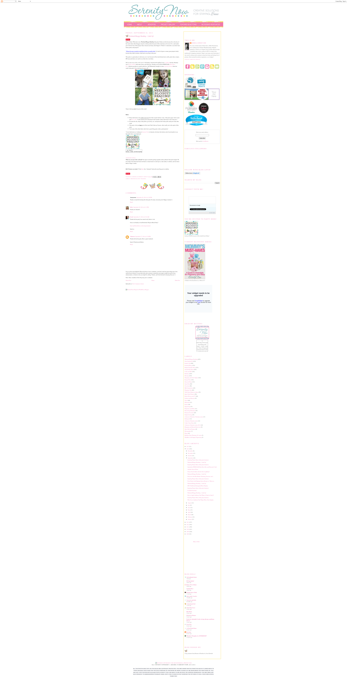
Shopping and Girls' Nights (191, 377)
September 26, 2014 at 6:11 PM (141, 207)
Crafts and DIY (188, 371)
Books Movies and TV (190, 396)
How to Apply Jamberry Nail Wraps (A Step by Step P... (201, 495)
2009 (188, 531)
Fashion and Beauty (189, 398)
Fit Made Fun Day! (192, 490)
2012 (188, 524)
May (189, 510)
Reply (131, 202)
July (189, 505)
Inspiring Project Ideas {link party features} (198, 460)
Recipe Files (188, 380)
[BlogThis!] (155, 177)
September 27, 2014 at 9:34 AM (141, 217)
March (189, 514)
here (143, 169)
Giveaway (187, 386)
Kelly (131, 207)
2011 (188, 527)
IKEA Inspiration (189, 388)
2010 (188, 529)
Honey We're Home (192, 585)
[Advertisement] (198, 557)
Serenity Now (145, 132)
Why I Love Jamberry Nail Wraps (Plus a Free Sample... (201, 500)
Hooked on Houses (191, 615)
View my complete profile (192, 59)
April (189, 512)
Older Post (177, 280)
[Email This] (153, 177)
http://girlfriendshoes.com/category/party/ (140, 226)
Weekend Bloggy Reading (138, 178)
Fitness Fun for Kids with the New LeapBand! (199, 471)
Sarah (131, 217)
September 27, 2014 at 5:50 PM (143, 236)
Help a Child (196, 541)
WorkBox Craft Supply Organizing (193, 437)
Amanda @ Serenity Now (199, 42)
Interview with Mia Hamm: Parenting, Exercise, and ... (201, 476)
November (190, 453)
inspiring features (168, 66)
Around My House (189, 369)
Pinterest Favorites (189, 412)
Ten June (189, 632)
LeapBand (167, 62)
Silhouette (187, 402)
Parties (186, 404)
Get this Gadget (212, 212)
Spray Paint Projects (189, 394)
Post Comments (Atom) (138, 284)
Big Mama (189, 611)
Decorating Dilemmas (190, 410)
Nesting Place (190, 588)
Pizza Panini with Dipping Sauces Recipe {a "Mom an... (201, 481)
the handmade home (192, 577)
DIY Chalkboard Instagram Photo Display (198, 486)
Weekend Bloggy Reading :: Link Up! (197, 462)
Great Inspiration (189, 361)
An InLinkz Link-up (130, 158)
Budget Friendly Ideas (190, 367)
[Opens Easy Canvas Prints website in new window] (201, 87)
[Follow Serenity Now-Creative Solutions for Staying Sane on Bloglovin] (192, 174)
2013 (188, 522)
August (190, 503)
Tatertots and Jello (191, 600)
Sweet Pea (189, 624)
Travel (186, 400)
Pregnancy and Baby (190, 408)
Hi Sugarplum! (190, 581)
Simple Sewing (188, 415)
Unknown (132, 236)
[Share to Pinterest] (160, 177)
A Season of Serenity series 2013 (193, 425)
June (189, 507)
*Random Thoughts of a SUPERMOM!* (197, 636)
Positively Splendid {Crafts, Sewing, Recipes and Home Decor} (200, 619)
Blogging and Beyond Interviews (193, 427)
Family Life (187, 363)
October (190, 455)
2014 (188, 449)
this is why (134, 119)
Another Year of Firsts (193, 469)
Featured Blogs (188, 365)
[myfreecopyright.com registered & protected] (173, 663)
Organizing (187, 406)
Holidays (187, 373)
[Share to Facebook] (158, 177)
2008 (188, 534)
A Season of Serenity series (191, 421)
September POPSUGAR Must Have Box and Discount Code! (202, 467)
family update (132, 64)
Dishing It (187, 419)
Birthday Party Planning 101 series (193, 435)
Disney (186, 433)
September (190, 458)
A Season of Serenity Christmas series (194, 417)
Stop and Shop (188, 382)
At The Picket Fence (192, 628)
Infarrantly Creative (192, 596)
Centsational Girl (191, 604)
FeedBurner (205, 141)
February (190, 517)
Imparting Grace (191, 607)
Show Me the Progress (190, 429)
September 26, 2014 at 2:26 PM (144, 197)
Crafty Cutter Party (189, 423)
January (190, 519)
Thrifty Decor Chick (192, 592)
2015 (188, 446)
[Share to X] (157, 177)
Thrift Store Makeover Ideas (191, 392)
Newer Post (128, 280)
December (190, 451)
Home (153, 280)
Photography (188, 431)
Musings (187, 376)
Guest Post (187, 384)
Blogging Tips (188, 390)
